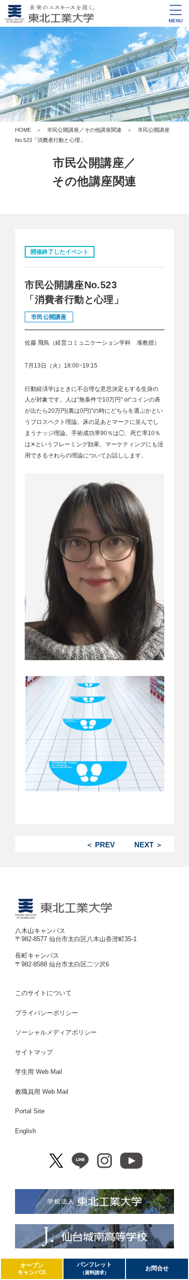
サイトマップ (34, 1052)
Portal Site (30, 1111)
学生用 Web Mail (38, 1071)
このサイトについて (43, 993)
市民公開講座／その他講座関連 (84, 130)
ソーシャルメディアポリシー (56, 1032)
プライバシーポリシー (46, 1013)
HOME (23, 130)
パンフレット (94, 1268)
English (25, 1131)
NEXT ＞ (148, 845)
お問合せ (157, 1268)
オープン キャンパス (32, 1269)
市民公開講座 (48, 317)
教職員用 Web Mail (41, 1091)
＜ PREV (100, 845)
